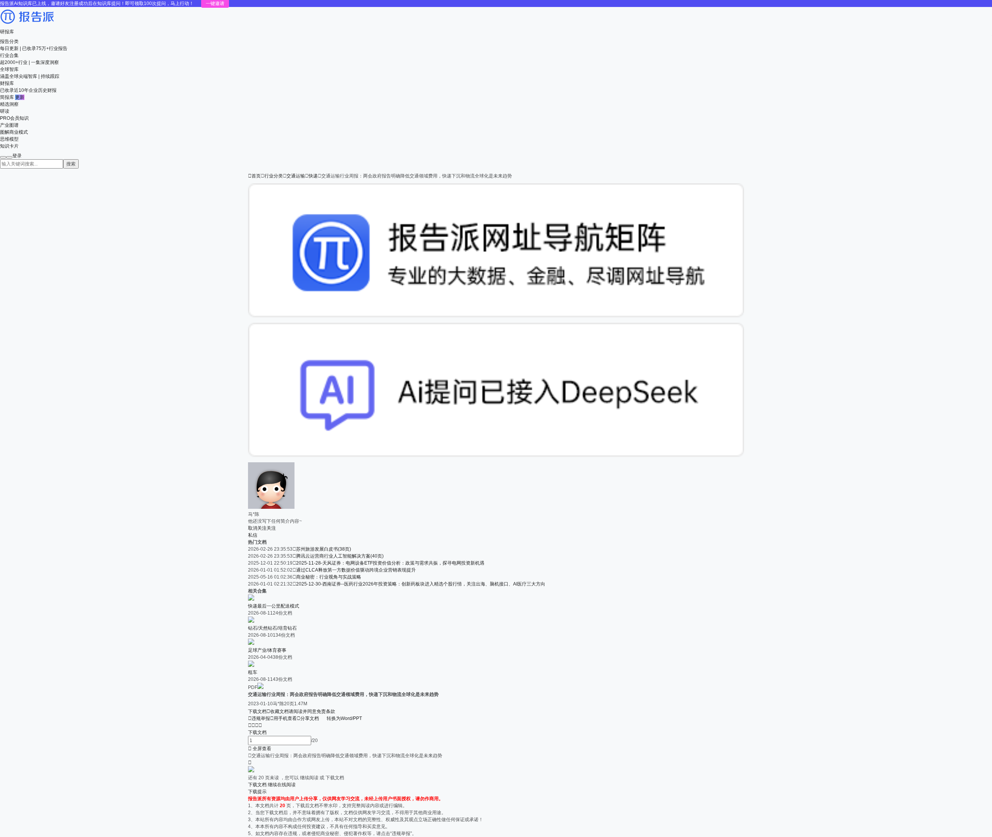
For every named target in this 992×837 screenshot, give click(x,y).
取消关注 (257, 528)
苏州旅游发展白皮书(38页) (323, 549)
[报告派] (27, 25)
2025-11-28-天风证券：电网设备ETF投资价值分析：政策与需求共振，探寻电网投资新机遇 (390, 563)
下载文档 (257, 711)
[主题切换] (9, 157)
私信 (252, 535)
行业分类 (273, 176)
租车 (252, 672)
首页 (254, 176)
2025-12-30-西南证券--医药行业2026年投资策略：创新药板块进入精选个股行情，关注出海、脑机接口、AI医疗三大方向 (420, 584)
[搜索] (3, 157)
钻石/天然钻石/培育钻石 (272, 628)
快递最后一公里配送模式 (273, 606)
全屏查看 (259, 748)
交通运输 (295, 176)
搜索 (71, 164)
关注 (271, 528)
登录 (17, 155)
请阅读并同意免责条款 (312, 711)
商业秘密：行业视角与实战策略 (328, 577)
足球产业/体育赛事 (267, 650)
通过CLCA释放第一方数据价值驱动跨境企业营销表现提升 (356, 570)
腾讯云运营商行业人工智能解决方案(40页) (340, 556)
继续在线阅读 (282, 784)
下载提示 (257, 791)
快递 (313, 176)
